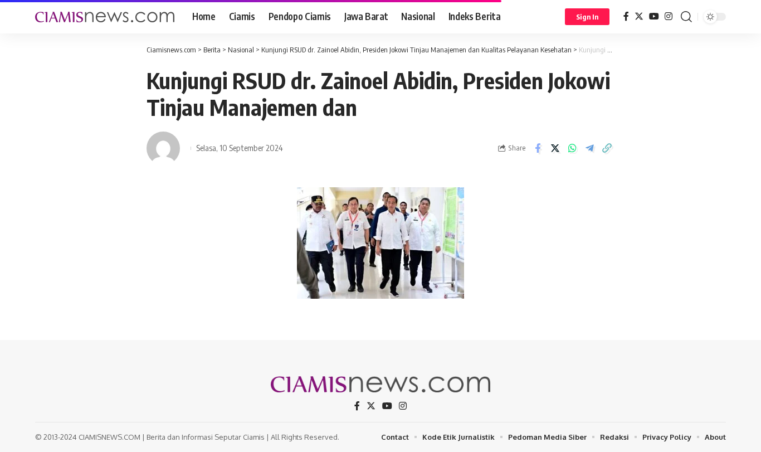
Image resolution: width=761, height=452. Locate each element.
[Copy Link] (606, 148)
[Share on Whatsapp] (572, 148)
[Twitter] (639, 16)
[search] (686, 16)
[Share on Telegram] (589, 148)
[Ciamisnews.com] (104, 17)
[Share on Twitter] (555, 148)
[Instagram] (668, 16)
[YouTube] (654, 16)
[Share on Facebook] (537, 148)
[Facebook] (626, 16)
